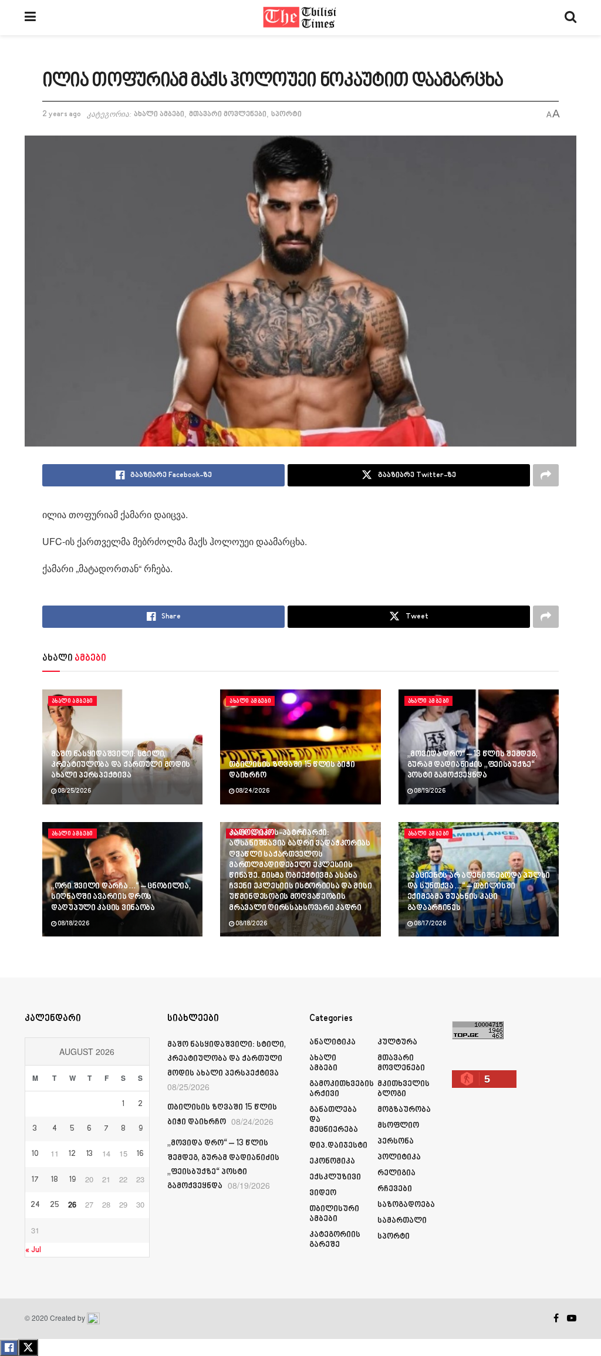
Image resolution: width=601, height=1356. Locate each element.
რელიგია (396, 1173)
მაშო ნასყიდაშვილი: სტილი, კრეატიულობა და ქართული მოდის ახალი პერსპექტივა (120, 764)
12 (72, 1154)
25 (54, 1205)
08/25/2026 (73, 791)
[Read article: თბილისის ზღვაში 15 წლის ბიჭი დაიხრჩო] (300, 746)
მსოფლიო (398, 1126)
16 (140, 1154)
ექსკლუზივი (335, 1177)
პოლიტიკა (399, 1157)
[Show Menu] (30, 17)
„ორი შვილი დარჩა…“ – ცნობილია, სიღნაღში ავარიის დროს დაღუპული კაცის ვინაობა (121, 896)
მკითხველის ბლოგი (403, 1089)
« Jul (33, 1250)
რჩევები (394, 1189)
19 (72, 1180)
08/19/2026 (429, 791)
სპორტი (286, 114)
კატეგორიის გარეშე (334, 1240)
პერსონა (395, 1142)
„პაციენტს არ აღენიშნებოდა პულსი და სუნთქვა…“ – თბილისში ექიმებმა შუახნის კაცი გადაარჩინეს (478, 892)
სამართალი (402, 1221)
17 (35, 1180)
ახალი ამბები (159, 114)
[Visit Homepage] (300, 17)
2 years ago (61, 114)
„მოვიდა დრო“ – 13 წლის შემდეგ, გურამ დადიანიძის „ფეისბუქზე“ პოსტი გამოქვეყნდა (472, 764)
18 (54, 1180)
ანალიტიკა (332, 1042)
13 (89, 1154)
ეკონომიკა (332, 1161)
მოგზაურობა (404, 1110)
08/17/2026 (429, 924)
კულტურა (397, 1042)
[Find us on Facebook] (556, 1318)
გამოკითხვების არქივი (341, 1089)
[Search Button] (570, 17)
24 (35, 1205)
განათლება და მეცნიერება (333, 1120)
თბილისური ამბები (334, 1214)
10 (35, 1154)
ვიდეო (322, 1193)
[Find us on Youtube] (571, 1318)
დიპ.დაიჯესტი (338, 1146)
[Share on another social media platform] (546, 475)
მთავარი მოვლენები (227, 114)
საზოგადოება (406, 1205)
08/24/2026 (251, 791)
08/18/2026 (72, 924)
